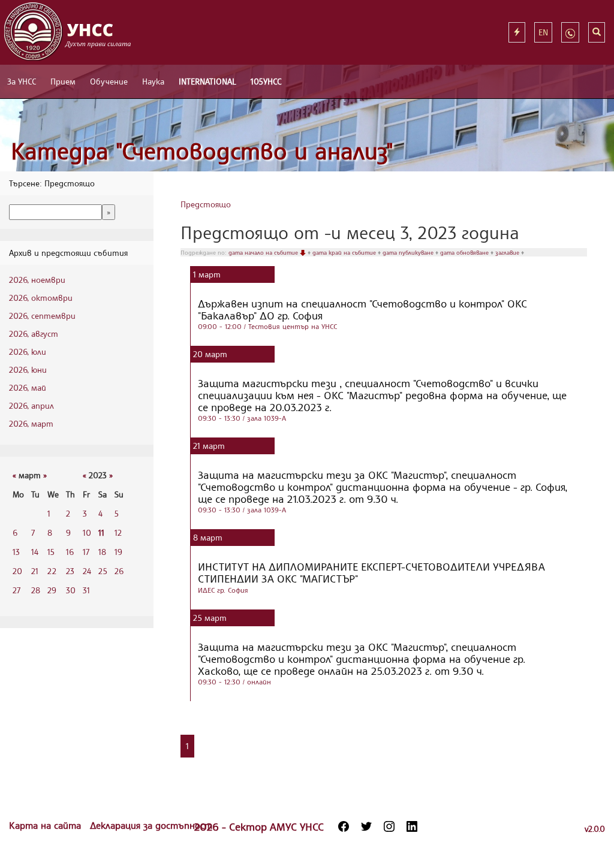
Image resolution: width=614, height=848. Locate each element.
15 (51, 552)
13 (16, 552)
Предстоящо (205, 204)
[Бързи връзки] (516, 32)
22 (51, 571)
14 (34, 552)
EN (543, 32)
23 (70, 571)
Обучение (109, 81)
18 (102, 552)
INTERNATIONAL (207, 81)
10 (87, 532)
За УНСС (21, 81)
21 (34, 571)
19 (118, 552)
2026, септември (42, 315)
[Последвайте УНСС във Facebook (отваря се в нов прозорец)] (343, 826)
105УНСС (266, 81)
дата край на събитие (345, 252)
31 (86, 590)
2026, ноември (37, 279)
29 (51, 590)
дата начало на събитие (264, 252)
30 (71, 590)
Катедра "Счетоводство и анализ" (202, 150)
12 (118, 532)
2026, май (27, 387)
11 (101, 532)
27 (16, 590)
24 (87, 571)
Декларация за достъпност (151, 825)
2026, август (33, 333)
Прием (63, 81)
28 (35, 590)
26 (119, 571)
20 (17, 571)
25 (102, 571)
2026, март (31, 423)
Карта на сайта (46, 825)
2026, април (31, 405)
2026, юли (27, 351)
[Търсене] (596, 32)
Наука (153, 81)
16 (70, 552)
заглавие (508, 252)
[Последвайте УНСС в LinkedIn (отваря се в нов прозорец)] (412, 826)
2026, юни (28, 369)
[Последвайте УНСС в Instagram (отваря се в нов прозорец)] (389, 826)
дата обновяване (465, 252)
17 (86, 552)
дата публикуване (409, 252)
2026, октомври (41, 297)
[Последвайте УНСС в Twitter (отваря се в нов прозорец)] (366, 826)
